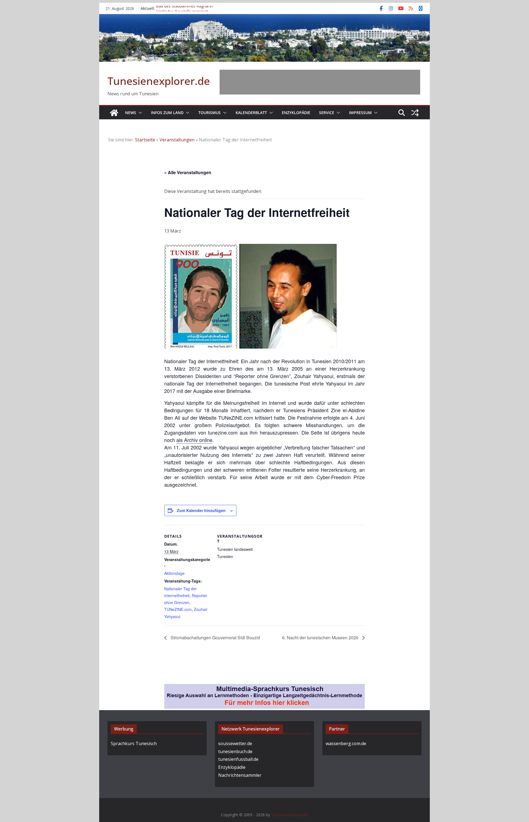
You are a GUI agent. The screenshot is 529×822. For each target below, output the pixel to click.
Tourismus (209, 112)
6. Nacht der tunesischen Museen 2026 (321, 637)
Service (326, 112)
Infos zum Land (167, 112)
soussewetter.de (235, 743)
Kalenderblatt (251, 112)
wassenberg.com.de (346, 743)
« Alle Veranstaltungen (187, 172)
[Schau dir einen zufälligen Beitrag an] (415, 112)
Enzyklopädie (296, 112)
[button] (139, 113)
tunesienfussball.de (238, 759)
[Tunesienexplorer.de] (114, 112)
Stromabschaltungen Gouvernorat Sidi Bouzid (214, 637)
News (130, 112)
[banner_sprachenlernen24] (264, 688)
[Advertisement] (320, 82)
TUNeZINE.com (178, 609)
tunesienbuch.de (235, 751)
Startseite (145, 140)
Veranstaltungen (177, 140)
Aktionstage (174, 573)
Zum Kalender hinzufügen (201, 510)
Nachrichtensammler (239, 775)
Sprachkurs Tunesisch (134, 743)
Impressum (360, 112)
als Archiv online (194, 439)
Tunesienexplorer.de (158, 81)
